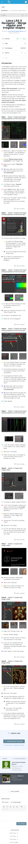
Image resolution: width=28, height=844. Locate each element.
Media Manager (17, 802)
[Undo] (3, 809)
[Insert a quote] (21, 807)
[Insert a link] (13, 807)
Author (4, 758)
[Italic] (7, 807)
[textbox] (14, 816)
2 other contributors (20, 758)
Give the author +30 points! (15, 741)
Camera (6, 802)
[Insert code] (10, 807)
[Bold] (3, 807)
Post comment (21, 823)
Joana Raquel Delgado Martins (18, 10)
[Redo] (7, 809)
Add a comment (20, 208)
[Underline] (17, 807)
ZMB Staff (20, 776)
